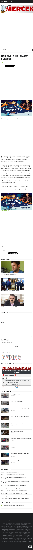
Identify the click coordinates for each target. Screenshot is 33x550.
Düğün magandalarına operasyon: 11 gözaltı (15, 488)
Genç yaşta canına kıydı (16, 401)
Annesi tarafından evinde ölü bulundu (20, 409)
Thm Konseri (5, 211)
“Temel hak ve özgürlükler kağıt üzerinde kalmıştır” (17, 498)
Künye (9, 520)
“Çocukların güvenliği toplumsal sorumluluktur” (16, 490)
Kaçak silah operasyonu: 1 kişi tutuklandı (21, 438)
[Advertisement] (16, 30)
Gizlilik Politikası (14, 520)
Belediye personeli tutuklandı (12, 472)
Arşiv (2, 62)
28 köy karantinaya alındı (17, 431)
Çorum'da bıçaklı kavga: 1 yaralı (18, 446)
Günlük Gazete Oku (27, 520)
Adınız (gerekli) (5, 315)
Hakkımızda (4, 520)
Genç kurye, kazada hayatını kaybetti (20, 416)
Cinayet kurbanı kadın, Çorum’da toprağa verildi (16, 493)
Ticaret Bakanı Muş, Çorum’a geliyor (10, 290)
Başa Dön (20, 520)
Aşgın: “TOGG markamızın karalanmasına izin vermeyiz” (18, 496)
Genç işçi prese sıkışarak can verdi (9, 274)
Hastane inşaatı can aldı (17, 423)
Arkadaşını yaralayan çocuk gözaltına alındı (15, 485)
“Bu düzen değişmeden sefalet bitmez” (14, 474)
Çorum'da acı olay (15, 394)
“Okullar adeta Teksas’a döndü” (9, 307)
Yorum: (3, 322)
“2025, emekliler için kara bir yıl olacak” (12, 505)
